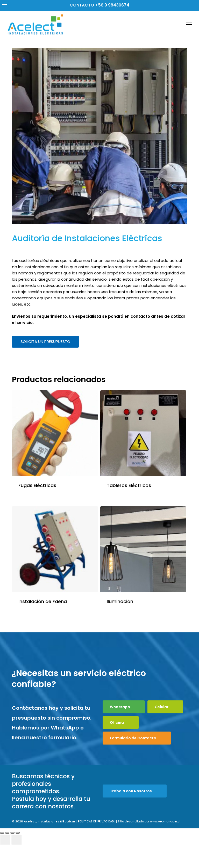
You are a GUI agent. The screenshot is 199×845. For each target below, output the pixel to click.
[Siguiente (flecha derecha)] (16, 840)
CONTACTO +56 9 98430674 (99, 5)
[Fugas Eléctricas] (55, 433)
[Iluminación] (143, 549)
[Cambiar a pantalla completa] (7, 833)
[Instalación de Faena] (55, 549)
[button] (189, 24)
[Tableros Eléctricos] (143, 433)
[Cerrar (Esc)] (18, 833)
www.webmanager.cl (165, 821)
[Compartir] (12, 833)
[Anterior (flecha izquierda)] (5, 840)
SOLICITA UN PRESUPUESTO (45, 341)
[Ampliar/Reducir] (2, 833)
